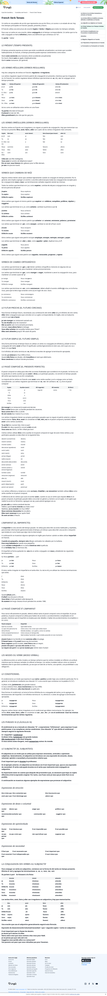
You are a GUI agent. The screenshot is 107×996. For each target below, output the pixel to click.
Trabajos (47, 965)
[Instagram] (85, 984)
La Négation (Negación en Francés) (90, 39)
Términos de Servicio (13, 992)
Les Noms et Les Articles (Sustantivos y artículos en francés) (91, 14)
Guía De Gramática (7, 12)
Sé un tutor (48, 963)
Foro (46, 959)
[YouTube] (97, 984)
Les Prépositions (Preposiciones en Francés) (92, 42)
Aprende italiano (31, 967)
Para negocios (12, 969)
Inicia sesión (87, 7)
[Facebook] (89, 984)
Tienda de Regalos (13, 974)
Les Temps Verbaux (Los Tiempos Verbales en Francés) (92, 27)
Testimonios (11, 972)
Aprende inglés (31, 959)
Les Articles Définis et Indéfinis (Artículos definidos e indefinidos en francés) (92, 18)
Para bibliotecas (12, 971)
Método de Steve (13, 965)
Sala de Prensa (49, 971)
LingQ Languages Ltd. (21, 989)
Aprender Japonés (31, 971)
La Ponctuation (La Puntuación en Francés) (92, 46)
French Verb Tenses (35, 12)
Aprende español (31, 961)
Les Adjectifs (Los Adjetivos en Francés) (91, 23)
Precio (10, 961)
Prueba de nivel (49, 967)
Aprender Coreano (32, 974)
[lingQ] (7, 7)
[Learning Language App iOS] (86, 960)
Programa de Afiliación (51, 969)
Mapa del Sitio (30, 992)
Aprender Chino (31, 972)
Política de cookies (40, 992)
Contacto (10, 963)
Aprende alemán (31, 965)
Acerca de (11, 959)
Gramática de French (21, 12)
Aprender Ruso (31, 976)
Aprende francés (31, 963)
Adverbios (83, 36)
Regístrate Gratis (98, 7)
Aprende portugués (32, 969)
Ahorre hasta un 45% (88, 2)
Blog (46, 961)
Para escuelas (12, 967)
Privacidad (23, 992)
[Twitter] (93, 984)
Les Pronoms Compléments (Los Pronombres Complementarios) (89, 32)
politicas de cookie (75, 994)
